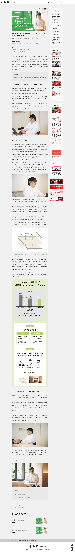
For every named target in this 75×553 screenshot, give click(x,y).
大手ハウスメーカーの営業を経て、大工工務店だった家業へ (23, 49)
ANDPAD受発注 (54, 19)
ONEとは (45, 2)
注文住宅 (24, 43)
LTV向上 (20, 43)
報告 (57, 39)
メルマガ (71, 2)
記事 (51, 2)
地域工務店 (53, 43)
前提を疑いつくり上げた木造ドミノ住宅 (20, 51)
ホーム (13, 540)
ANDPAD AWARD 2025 (55, 23)
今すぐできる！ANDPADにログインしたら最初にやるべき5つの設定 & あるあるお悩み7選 (56, 98)
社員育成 (54, 39)
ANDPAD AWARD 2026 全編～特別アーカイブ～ (56, 114)
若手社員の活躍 (57, 42)
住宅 (13, 41)
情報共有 (54, 37)
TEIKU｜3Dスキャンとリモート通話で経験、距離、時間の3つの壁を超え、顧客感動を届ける (56, 78)
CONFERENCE (54, 40)
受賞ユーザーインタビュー (56, 17)
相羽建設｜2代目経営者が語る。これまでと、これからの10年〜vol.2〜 (22, 529)
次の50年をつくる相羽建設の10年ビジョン (18, 520)
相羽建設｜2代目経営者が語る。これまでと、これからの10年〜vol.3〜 (22, 519)
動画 (58, 2)
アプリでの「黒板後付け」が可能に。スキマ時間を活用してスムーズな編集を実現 (56, 135)
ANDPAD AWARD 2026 (55, 31)
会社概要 (27, 549)
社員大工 (27, 43)
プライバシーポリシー (32, 549)
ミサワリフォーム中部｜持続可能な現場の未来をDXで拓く (56, 68)
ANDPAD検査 (54, 34)
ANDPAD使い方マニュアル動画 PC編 (56, 157)
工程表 (58, 40)
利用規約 (37, 549)
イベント (64, 2)
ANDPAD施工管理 (15, 43)
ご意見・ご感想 (41, 549)
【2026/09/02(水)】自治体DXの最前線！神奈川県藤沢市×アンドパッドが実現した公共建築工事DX (56, 174)
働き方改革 (55, 26)
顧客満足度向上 (55, 28)
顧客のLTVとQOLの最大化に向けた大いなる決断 (19, 530)
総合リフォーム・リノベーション (35, 43)
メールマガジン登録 (46, 549)
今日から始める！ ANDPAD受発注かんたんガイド (56, 59)
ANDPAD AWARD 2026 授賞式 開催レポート (56, 88)
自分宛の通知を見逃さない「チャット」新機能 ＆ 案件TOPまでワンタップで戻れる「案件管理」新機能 (56, 146)
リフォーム (58, 43)
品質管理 (53, 42)
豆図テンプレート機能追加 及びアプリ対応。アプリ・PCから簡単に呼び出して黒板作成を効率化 (56, 125)
